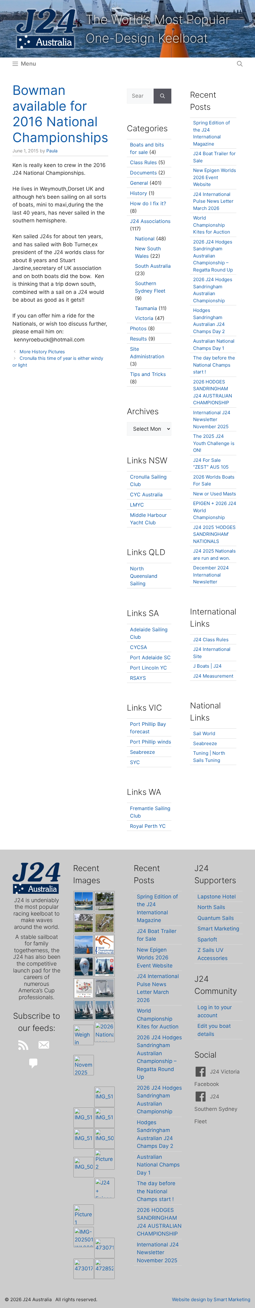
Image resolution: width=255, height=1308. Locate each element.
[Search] (162, 96)
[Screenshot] (104, 988)
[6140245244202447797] (83, 988)
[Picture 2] (104, 1159)
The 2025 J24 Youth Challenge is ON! (213, 443)
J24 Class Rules (211, 639)
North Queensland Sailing (143, 576)
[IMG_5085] (104, 1138)
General (139, 183)
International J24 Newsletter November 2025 (211, 419)
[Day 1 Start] (83, 1010)
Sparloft (207, 939)
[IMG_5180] (83, 1117)
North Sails (211, 907)
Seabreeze (142, 752)
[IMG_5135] (104, 1117)
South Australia (153, 266)
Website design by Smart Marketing (211, 1299)
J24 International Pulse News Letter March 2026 (213, 201)
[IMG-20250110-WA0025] (83, 1237)
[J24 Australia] (46, 28)
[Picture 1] (83, 1214)
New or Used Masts (214, 494)
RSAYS (138, 678)
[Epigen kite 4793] (83, 966)
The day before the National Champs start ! (214, 365)
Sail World (204, 733)
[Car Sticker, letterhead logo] (104, 945)
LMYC (137, 505)
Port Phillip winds (150, 742)
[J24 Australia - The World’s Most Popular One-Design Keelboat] (83, 945)
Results (138, 339)
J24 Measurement (213, 676)
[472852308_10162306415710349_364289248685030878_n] (104, 1269)
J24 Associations (150, 221)
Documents (143, 172)
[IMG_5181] (104, 1097)
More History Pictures (42, 351)
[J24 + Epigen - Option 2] (104, 1188)
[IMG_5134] (83, 1138)
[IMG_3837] (104, 966)
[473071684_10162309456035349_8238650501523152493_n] (104, 1248)
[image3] (104, 901)
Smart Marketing (218, 928)
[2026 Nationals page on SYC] (104, 1032)
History (138, 193)
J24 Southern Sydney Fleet (215, 1109)
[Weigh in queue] (83, 1035)
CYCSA (138, 647)
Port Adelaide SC (150, 657)
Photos (138, 328)
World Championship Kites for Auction (211, 225)
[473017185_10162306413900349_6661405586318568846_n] (83, 1269)
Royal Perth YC (148, 826)
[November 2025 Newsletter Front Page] (83, 1065)
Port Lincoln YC (148, 668)
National (145, 238)
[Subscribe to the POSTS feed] (23, 1045)
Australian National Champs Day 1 (158, 1165)
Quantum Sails (215, 918)
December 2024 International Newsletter (211, 575)
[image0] (83, 901)
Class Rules (143, 162)
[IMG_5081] (83, 1167)
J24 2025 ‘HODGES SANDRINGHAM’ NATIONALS (214, 534)
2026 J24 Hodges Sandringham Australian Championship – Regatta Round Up (213, 256)
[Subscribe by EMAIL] (43, 1045)
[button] (239, 64)
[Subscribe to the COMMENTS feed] (33, 1063)
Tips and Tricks (148, 374)
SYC (135, 762)
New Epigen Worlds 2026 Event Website (214, 177)
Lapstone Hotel (216, 896)
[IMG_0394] (104, 923)
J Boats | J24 (207, 666)
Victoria (144, 318)
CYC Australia (146, 494)
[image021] (83, 923)
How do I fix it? (148, 203)
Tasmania (146, 308)
